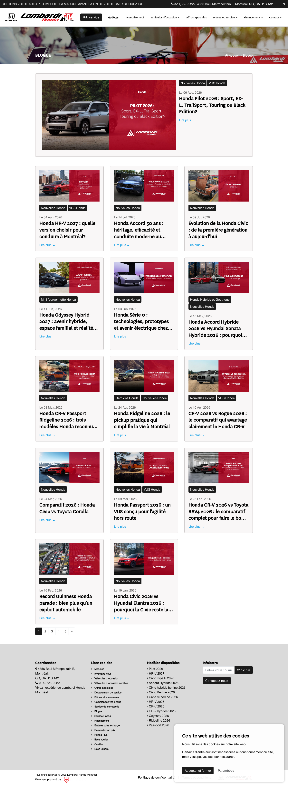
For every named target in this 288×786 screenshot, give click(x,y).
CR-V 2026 (156, 706)
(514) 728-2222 (185, 4)
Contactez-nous (216, 680)
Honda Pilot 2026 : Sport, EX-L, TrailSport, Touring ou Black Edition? (212, 105)
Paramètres (226, 770)
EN (283, 4)
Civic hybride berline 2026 (167, 687)
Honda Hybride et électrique (210, 299)
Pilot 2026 (155, 668)
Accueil (233, 55)
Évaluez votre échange (107, 725)
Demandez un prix (104, 730)
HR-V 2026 (156, 701)
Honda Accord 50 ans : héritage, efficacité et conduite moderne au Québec (139, 229)
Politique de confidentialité (156, 777)
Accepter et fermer (198, 770)
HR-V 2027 (156, 673)
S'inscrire (243, 670)
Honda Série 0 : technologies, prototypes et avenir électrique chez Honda (141, 321)
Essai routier (101, 739)
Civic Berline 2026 (161, 692)
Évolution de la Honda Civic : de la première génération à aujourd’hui (218, 229)
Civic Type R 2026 (161, 678)
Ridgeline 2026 (159, 720)
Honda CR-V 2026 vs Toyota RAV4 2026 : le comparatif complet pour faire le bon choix (218, 511)
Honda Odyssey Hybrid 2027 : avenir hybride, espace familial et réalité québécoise (66, 321)
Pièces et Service (224, 17)
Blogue (98, 711)
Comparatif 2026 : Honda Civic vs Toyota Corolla (67, 507)
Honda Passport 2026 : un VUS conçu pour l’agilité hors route (142, 511)
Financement (252, 17)
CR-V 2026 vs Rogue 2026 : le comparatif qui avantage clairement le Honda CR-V (217, 420)
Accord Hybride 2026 (163, 683)
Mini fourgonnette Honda (58, 299)
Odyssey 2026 (158, 715)
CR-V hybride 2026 (162, 711)
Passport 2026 (158, 725)
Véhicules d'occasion (164, 17)
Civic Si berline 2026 (163, 697)
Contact (274, 17)
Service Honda (102, 716)
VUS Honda (217, 83)
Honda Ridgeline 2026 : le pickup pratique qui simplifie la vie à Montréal (142, 420)
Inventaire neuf (134, 17)
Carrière (98, 744)
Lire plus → (187, 120)
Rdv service (91, 17)
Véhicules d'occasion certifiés (111, 683)
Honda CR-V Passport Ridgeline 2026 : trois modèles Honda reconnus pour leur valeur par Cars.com (67, 420)
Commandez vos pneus (107, 701)
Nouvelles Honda (193, 83)
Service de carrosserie (106, 706)
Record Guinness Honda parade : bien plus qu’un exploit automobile (65, 602)
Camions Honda (127, 398)
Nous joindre (101, 748)
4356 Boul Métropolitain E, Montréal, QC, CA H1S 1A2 (235, 4)
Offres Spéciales (196, 17)
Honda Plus (100, 734)
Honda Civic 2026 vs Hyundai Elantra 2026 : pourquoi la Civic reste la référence (141, 602)
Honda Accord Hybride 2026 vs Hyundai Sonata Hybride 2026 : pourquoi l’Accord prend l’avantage (215, 328)
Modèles (113, 17)
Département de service (107, 692)
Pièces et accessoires (106, 697)
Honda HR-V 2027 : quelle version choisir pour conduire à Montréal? (67, 229)
